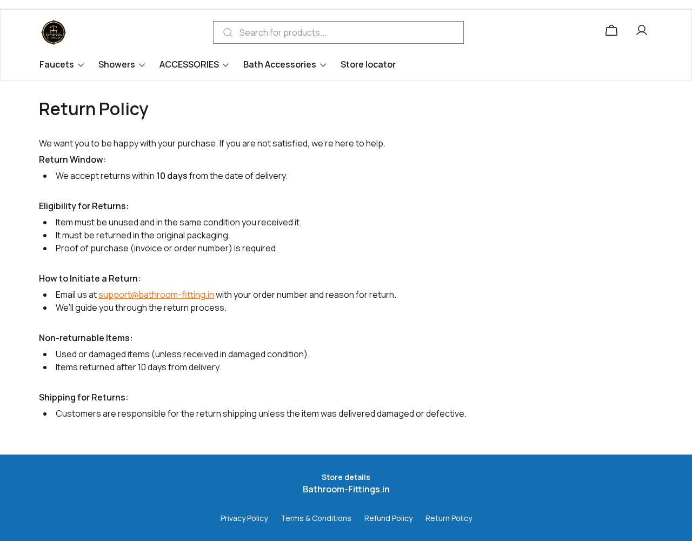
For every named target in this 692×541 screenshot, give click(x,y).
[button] (644, 32)
